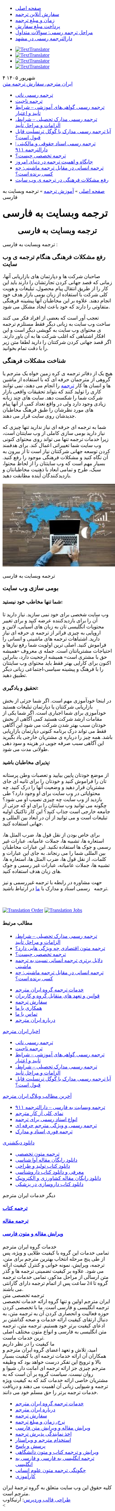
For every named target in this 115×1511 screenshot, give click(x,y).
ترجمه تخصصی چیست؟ (40, 155)
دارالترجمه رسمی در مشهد (43, 38)
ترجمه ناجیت (28, 101)
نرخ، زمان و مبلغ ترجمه (40, 1421)
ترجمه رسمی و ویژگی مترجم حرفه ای (56, 1125)
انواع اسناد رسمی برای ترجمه (46, 1119)
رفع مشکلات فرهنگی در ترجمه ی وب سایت (62, 180)
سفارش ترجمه (31, 1002)
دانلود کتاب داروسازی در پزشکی (49, 1184)
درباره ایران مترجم (35, 1020)
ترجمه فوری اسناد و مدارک (44, 1131)
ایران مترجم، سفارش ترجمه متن (38, 84)
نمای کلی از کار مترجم (39, 1113)
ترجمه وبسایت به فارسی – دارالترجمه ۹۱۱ (60, 1107)
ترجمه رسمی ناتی (34, 95)
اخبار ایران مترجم (21, 1031)
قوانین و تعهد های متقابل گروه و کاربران (57, 995)
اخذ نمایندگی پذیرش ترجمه (43, 1434)
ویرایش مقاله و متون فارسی (33, 1233)
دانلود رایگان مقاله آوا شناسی (46, 1160)
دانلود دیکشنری (18, 1142)
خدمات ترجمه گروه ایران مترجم (49, 989)
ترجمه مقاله (15, 1221)
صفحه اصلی (28, 8)
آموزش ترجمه (59, 191)
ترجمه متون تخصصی (37, 1154)
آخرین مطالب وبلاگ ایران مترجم (37, 1096)
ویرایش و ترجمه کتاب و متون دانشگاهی (57, 1452)
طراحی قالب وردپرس (47, 1499)
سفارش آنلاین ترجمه (37, 14)
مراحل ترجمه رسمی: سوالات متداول (54, 32)
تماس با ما (26, 1014)
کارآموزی (25, 1476)
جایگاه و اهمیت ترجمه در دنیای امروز (54, 161)
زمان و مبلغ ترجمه (35, 20)
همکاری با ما (28, 1008)
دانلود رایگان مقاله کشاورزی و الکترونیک (58, 1178)
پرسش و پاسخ (30, 1446)
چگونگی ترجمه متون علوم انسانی (50, 1470)
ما (37, 888)
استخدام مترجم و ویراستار (43, 1440)
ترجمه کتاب (15, 1208)
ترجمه (67, 385)
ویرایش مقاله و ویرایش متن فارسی (52, 1428)
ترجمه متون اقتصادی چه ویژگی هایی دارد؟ (60, 948)
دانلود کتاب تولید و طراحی (42, 1166)
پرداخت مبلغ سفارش (37, 26)
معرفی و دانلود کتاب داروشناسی (49, 1172)
